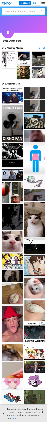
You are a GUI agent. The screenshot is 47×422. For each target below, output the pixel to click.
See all (42, 48)
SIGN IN (36, 3)
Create (26, 3)
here (14, 418)
